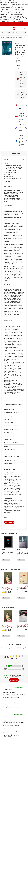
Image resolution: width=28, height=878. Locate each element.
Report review (15, 707)
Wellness (13, 9)
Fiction (10, 39)
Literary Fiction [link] (5, 647)
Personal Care (16, 7)
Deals (5, 16)
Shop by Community (13, 14)
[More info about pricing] (25, 60)
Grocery (11, 6)
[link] (19, 56)
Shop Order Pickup (6, 19)
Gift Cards (5, 14)
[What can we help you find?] (14, 32)
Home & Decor (10, 4)
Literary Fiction (17, 39)
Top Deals (10, 18)
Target (2, 37)
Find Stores (23, 21)
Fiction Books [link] (19, 647)
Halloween (11, 2)
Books (20, 37)
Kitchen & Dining (18, 4)
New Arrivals (16, 16)
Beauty (10, 7)
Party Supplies (20, 13)
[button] (19, 56)
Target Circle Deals (18, 18)
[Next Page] (26, 549)
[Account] (21, 28)
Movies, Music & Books (10, 13)
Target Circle (17, 21)
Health (9, 9)
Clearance (10, 16)
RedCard (11, 21)
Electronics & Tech (17, 11)
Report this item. (22, 462)
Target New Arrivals (5, 1)
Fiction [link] (12, 647)
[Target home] (14, 28)
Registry (6, 21)
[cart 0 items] (25, 28)
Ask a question (9, 522)
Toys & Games (8, 11)
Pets (6, 9)
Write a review (14, 680)
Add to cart (19, 69)
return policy (11, 510)
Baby (7, 7)
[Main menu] (3, 28)
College (6, 2)
